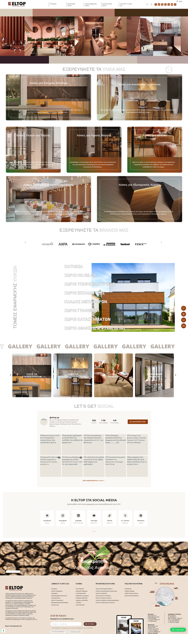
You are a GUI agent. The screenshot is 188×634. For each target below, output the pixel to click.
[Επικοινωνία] (183, 308)
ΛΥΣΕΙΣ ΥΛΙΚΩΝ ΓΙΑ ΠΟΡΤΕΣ (154, 375)
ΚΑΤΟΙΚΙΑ (73, 266)
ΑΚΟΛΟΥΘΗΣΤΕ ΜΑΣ (139, 422)
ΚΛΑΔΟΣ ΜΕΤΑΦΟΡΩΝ (85, 301)
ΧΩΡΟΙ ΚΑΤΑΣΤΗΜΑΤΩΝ (87, 319)
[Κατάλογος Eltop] (183, 314)
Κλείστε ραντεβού (153, 633)
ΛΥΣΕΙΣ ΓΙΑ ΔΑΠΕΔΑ (114, 375)
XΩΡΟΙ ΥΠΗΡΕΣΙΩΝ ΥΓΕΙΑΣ (89, 284)
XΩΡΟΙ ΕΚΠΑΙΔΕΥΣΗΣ (84, 293)
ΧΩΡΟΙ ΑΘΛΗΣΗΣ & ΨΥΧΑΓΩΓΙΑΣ (95, 328)
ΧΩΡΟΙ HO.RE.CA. (80, 275)
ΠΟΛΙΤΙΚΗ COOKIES (75, 632)
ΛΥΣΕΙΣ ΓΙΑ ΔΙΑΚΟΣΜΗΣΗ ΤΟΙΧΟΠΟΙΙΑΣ (73, 375)
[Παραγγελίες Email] (183, 325)
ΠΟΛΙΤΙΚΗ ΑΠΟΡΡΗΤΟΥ (58, 632)
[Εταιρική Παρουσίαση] (183, 320)
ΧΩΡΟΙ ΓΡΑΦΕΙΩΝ (80, 310)
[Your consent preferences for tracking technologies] (3, 630)
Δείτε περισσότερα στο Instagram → (94, 480)
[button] (178, 630)
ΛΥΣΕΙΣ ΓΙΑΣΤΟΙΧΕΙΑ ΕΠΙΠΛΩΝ (32, 375)
